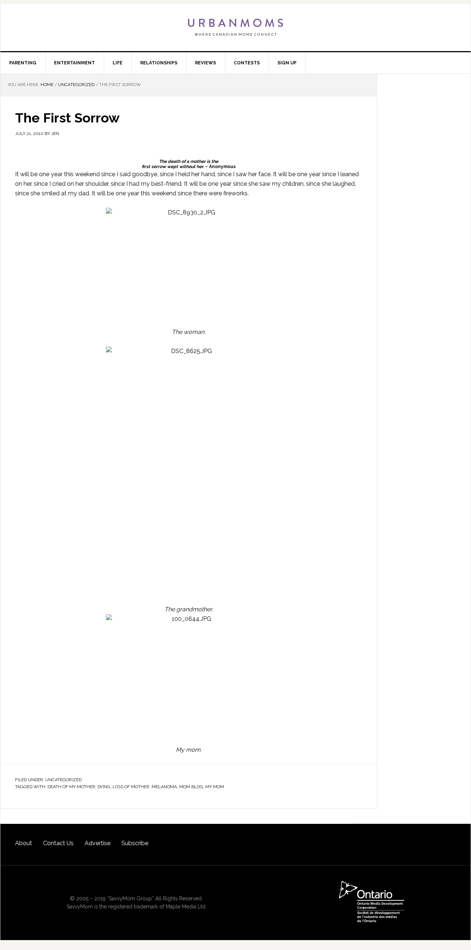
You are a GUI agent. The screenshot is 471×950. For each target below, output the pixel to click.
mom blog (191, 786)
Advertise (97, 843)
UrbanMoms (235, 27)
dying (104, 786)
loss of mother (131, 786)
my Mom (214, 786)
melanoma (164, 786)
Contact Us (58, 843)
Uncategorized (63, 779)
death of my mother (71, 786)
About (23, 843)
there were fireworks (220, 193)
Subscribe (134, 843)
